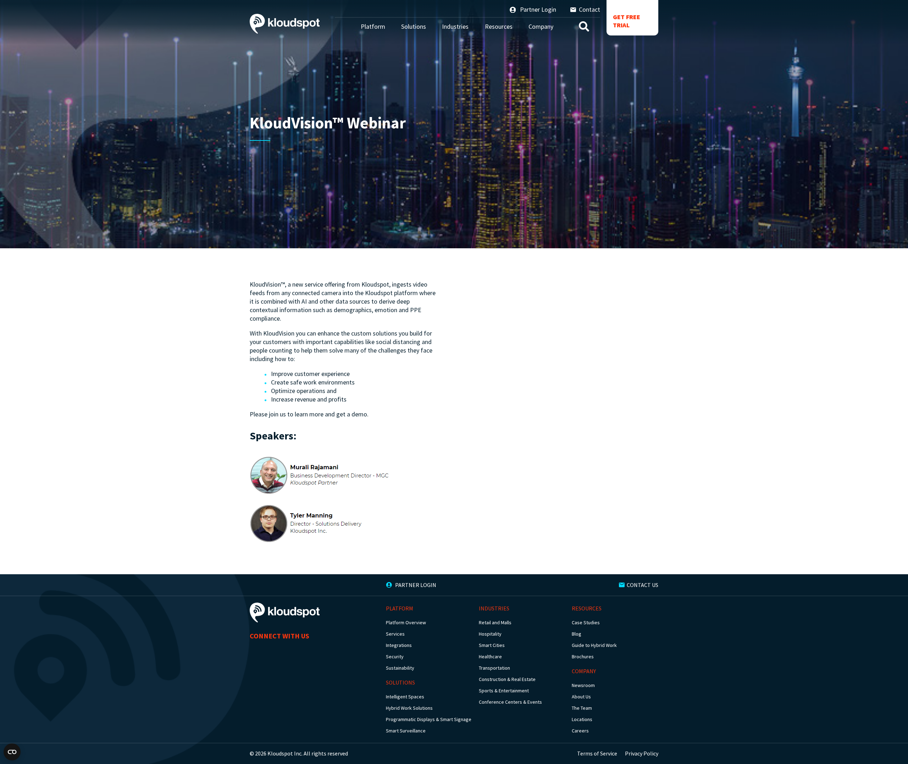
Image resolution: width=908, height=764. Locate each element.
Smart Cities (492, 645)
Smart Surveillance (406, 730)
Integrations (399, 645)
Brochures (583, 656)
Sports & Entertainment (504, 690)
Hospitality (490, 634)
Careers (580, 730)
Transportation (494, 668)
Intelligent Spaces (405, 696)
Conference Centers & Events (510, 702)
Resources (499, 26)
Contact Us (642, 584)
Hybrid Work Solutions (409, 708)
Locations (582, 719)
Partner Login (537, 9)
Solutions (413, 26)
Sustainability (400, 668)
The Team (582, 708)
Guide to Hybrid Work (594, 645)
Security (395, 656)
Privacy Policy (641, 753)
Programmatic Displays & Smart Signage (428, 719)
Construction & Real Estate (507, 679)
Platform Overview (406, 622)
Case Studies (586, 622)
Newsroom (583, 685)
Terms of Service (597, 753)
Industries (455, 26)
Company (540, 26)
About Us (581, 696)
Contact (589, 9)
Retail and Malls (495, 622)
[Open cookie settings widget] (12, 751)
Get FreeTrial (626, 21)
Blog (576, 634)
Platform (373, 26)
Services (395, 634)
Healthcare (490, 656)
